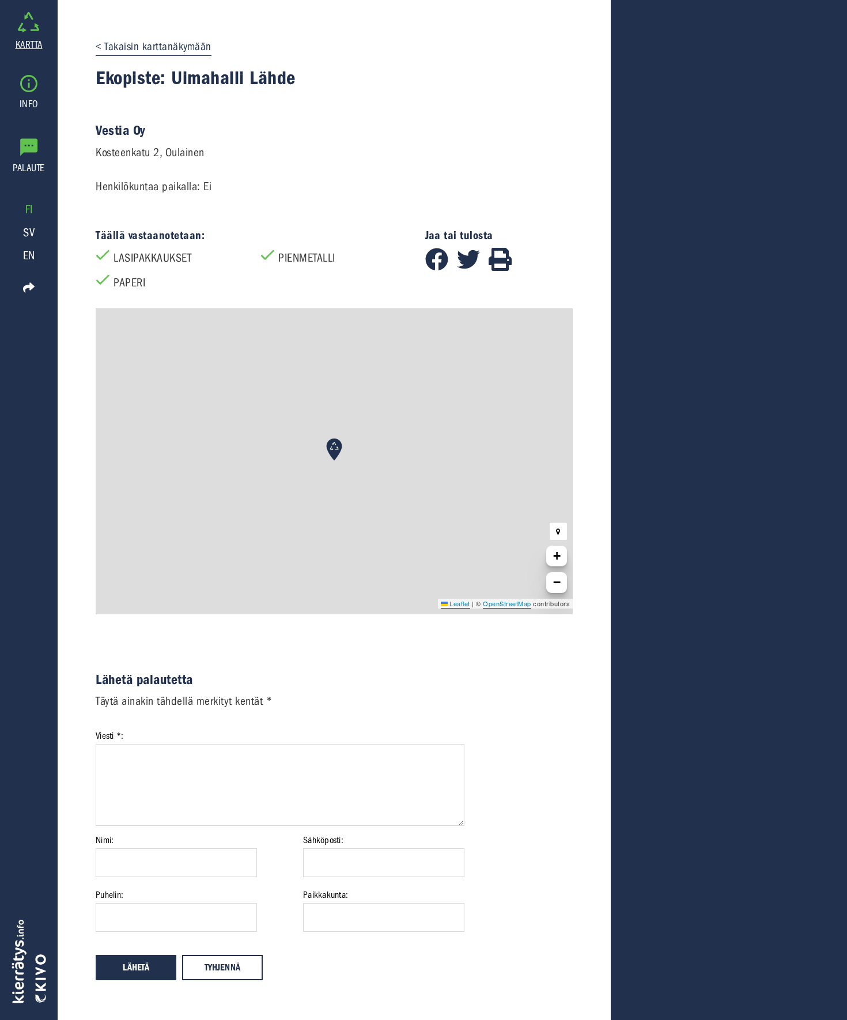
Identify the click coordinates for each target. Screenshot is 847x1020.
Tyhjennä (222, 967)
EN (29, 255)
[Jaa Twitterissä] (473, 267)
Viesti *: (109, 736)
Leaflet (459, 603)
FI (29, 209)
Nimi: (105, 840)
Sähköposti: (323, 840)
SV (29, 232)
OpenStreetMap (507, 603)
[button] (334, 449)
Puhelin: (109, 895)
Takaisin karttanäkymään (157, 46)
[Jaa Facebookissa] (441, 267)
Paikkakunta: (325, 895)
